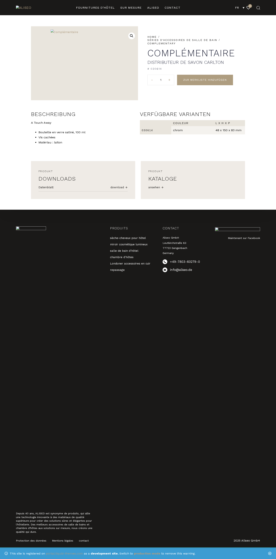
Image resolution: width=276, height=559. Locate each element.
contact (172, 7)
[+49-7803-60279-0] (186, 262)
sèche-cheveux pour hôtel (128, 238)
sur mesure (131, 7)
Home (152, 36)
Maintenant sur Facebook (244, 238)
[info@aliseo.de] (186, 270)
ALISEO (153, 7)
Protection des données (31, 540)
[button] (257, 8)
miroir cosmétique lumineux (129, 244)
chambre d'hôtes (121, 257)
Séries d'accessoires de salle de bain (182, 39)
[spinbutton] (161, 80)
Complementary (161, 43)
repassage (117, 270)
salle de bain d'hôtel (124, 250)
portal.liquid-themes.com (64, 553)
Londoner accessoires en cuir (130, 263)
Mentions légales (62, 540)
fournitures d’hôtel (95, 7)
